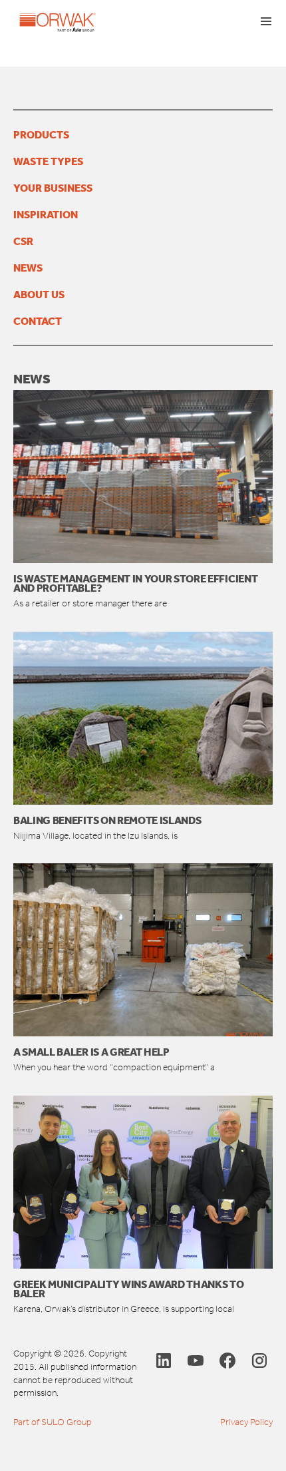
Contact (37, 320)
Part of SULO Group (52, 1422)
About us (39, 294)
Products (41, 134)
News (28, 267)
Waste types (48, 161)
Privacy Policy (246, 1422)
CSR (23, 241)
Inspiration (45, 214)
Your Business (52, 187)
